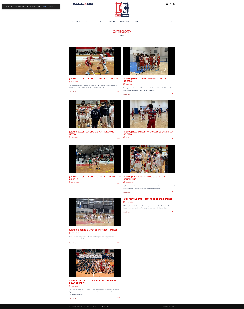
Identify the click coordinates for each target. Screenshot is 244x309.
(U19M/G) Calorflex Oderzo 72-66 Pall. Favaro (93, 79)
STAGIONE (76, 22)
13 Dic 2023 (74, 137)
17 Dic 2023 (129, 84)
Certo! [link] (44, 6)
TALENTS (99, 22)
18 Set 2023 (74, 286)
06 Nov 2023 (75, 233)
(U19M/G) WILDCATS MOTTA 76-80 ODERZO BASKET (147, 199)
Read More (72, 91)
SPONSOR (124, 22)
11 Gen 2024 (75, 82)
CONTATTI (138, 22)
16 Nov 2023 (129, 182)
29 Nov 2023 (75, 182)
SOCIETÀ (111, 22)
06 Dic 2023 (129, 137)
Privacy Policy (106, 306)
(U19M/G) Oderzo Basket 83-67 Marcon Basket (93, 230)
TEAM (87, 22)
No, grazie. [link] (52, 6)
